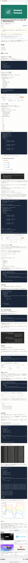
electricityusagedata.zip (4, 255)
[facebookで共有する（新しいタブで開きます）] (25, 25)
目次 (25, 2)
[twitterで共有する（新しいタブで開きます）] (26, 25)
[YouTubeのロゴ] (27, 559)
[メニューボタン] (1, 1)
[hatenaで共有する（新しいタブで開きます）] (23, 25)
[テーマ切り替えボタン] (27, 0)
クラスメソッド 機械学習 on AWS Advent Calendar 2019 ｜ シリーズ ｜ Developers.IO (12, 38)
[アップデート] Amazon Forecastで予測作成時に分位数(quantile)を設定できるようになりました (13, 354)
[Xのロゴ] (25, 559)
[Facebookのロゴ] (23, 559)
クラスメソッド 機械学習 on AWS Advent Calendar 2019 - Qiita (9, 37)
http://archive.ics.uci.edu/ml (4, 251)
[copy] (26, 61)
